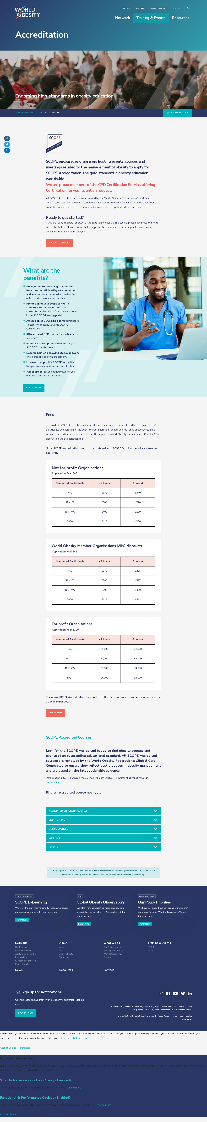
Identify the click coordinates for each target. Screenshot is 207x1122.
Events (151, 950)
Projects (107, 957)
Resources (180, 17)
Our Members (21, 947)
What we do (158, 8)
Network (122, 17)
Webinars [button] (55, 837)
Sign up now (25, 1013)
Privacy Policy (163, 1016)
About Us (63, 947)
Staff (61, 950)
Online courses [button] (58, 829)
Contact (109, 970)
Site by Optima (124, 1016)
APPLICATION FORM (59, 242)
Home (126, 8)
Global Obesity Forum (25, 961)
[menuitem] (34, 947)
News (176, 8)
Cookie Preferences (20, 1047)
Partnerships (21, 957)
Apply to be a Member (25, 954)
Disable (13, 1114)
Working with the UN (113, 950)
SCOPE (39, 113)
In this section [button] (179, 112)
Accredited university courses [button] (68, 811)
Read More (22, 920)
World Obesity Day (113, 954)
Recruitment (139, 1016)
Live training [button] (57, 819)
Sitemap (150, 1016)
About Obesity (66, 954)
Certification (53, 782)
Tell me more (80, 1038)
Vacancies (64, 957)
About (140, 8)
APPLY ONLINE (34, 387)
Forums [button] (53, 847)
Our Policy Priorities (113, 947)
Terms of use (177, 1016)
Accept (4, 1047)
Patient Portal (21, 964)
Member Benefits (23, 950)
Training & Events (150, 17)
